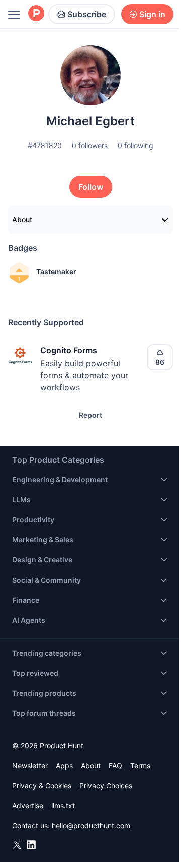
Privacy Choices (105, 785)
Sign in (152, 14)
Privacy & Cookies (41, 785)
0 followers (90, 145)
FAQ (115, 765)
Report (90, 415)
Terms (140, 765)
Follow (90, 187)
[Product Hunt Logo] (36, 14)
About (22, 219)
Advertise (27, 805)
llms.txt (63, 805)
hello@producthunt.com (91, 825)
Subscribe (86, 14)
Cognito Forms (68, 350)
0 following (135, 145)
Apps (64, 765)
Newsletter (30, 765)
